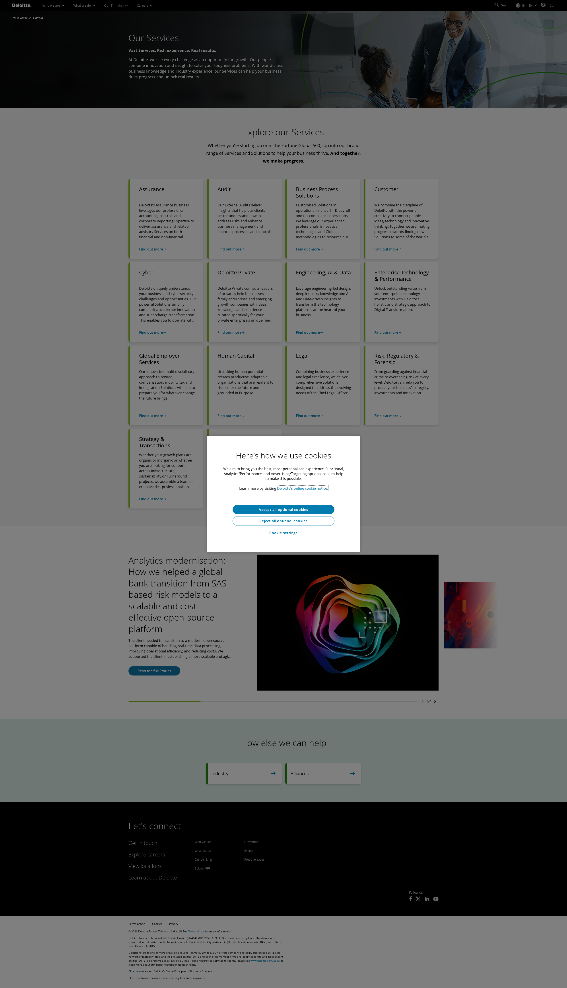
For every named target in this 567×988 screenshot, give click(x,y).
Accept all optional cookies (283, 509)
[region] (283, 494)
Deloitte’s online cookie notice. (302, 488)
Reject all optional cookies (283, 520)
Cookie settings (283, 532)
